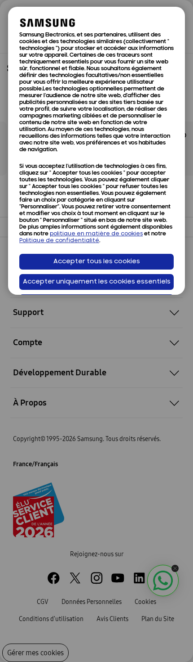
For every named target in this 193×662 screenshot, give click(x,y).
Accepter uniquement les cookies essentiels (97, 282)
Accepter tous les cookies (96, 261)
